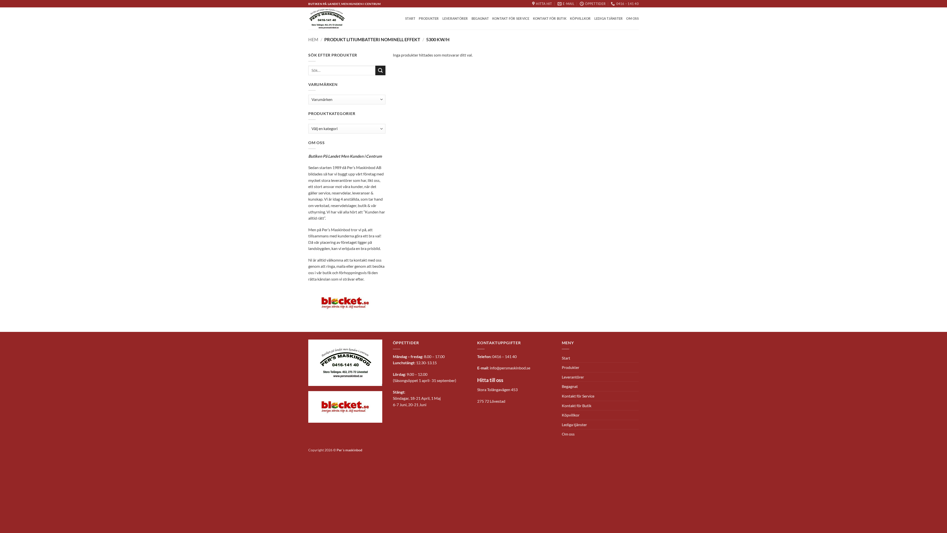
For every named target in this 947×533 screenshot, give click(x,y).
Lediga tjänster (608, 18)
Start (410, 18)
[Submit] (380, 70)
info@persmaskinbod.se (510, 367)
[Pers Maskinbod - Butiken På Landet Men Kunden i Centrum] (327, 19)
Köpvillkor (580, 18)
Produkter (429, 18)
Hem (313, 39)
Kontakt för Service (510, 18)
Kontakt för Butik (549, 18)
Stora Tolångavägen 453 (497, 389)
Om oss (632, 18)
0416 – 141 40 (504, 356)
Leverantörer (455, 18)
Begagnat (480, 18)
